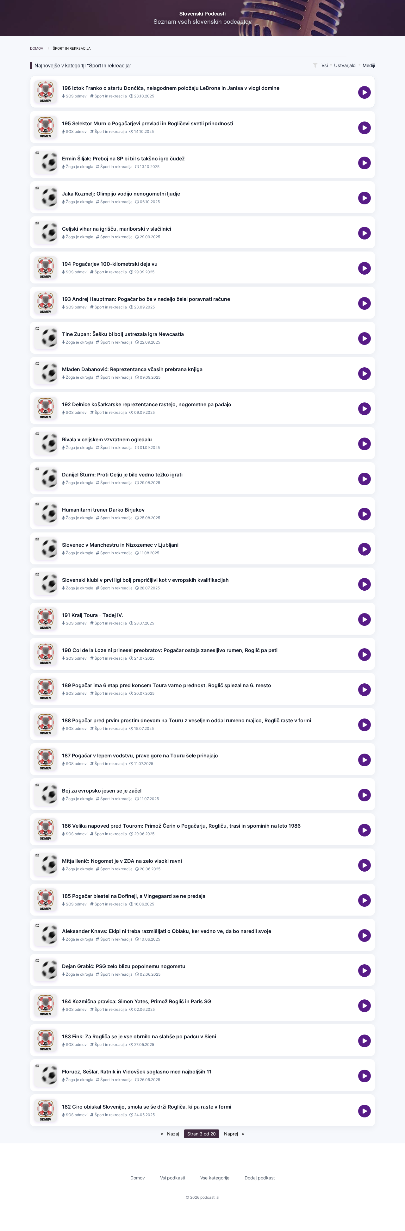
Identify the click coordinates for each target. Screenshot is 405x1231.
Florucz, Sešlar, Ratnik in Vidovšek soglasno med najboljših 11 (137, 1071)
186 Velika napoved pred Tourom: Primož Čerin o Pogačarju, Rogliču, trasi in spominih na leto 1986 (181, 826)
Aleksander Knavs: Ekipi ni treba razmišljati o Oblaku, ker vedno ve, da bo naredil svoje (166, 931)
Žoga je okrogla (79, 166)
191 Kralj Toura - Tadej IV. (92, 615)
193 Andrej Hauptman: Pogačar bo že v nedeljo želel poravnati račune (146, 299)
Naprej (231, 1133)
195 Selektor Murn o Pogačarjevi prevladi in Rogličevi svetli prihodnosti (147, 123)
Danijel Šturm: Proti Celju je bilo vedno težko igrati (122, 474)
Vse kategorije (214, 1177)
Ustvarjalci (345, 65)
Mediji (369, 65)
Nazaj (172, 1133)
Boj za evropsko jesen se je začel (101, 790)
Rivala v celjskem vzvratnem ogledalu (107, 439)
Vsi (324, 65)
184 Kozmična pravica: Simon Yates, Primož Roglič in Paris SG (136, 1001)
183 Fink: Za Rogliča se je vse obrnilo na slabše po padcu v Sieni (139, 1036)
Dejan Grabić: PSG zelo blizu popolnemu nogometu (123, 966)
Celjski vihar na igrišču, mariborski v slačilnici (116, 229)
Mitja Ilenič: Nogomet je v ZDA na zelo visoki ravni (122, 861)
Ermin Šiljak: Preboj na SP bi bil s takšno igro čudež (123, 158)
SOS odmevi (76, 96)
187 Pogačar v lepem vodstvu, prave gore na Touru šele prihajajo (140, 755)
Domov (37, 48)
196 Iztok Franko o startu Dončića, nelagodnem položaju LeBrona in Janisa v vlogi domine (170, 88)
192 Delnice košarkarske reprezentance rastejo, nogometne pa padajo (146, 404)
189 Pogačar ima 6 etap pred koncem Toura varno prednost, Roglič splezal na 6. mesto (166, 685)
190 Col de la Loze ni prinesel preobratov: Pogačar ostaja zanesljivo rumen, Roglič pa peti (169, 650)
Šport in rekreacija (110, 96)
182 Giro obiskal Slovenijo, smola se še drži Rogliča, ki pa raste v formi (146, 1107)
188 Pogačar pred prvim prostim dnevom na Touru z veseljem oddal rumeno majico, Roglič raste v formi (186, 720)
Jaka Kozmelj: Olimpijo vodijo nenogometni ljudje (121, 193)
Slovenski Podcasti (202, 13)
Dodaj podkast (260, 1177)
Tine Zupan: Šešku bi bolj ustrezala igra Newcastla (123, 334)
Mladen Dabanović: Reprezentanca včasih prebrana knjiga (132, 369)
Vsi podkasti (172, 1177)
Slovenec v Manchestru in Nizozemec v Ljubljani (120, 545)
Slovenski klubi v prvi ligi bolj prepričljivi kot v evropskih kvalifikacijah (145, 580)
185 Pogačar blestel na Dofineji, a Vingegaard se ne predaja (133, 896)
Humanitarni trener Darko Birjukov (103, 510)
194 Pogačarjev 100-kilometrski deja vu (110, 264)
